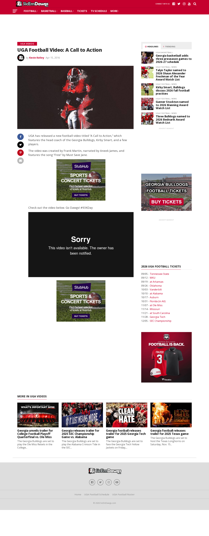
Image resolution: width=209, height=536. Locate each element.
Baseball (67, 11)
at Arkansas (156, 281)
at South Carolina (160, 313)
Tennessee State (159, 274)
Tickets (82, 11)
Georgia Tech (157, 317)
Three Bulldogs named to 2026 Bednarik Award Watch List (173, 119)
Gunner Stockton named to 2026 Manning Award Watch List (172, 105)
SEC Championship (160, 321)
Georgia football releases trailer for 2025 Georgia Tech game (126, 433)
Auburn (154, 297)
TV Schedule (99, 11)
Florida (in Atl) (158, 301)
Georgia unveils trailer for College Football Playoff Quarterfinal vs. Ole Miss (35, 433)
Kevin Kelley (36, 57)
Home (78, 494)
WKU (152, 277)
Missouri (155, 309)
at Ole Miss (156, 305)
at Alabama (156, 293)
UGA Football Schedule (96, 494)
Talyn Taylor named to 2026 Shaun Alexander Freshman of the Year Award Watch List (171, 74)
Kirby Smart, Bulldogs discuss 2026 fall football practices (172, 90)
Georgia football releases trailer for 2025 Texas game (169, 432)
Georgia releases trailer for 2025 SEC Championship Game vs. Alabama (80, 433)
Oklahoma (156, 285)
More (114, 11)
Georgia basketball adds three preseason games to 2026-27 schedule (174, 58)
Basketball (48, 11)
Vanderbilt (156, 289)
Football (30, 11)
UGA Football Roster (123, 494)
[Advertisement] (104, 23)
